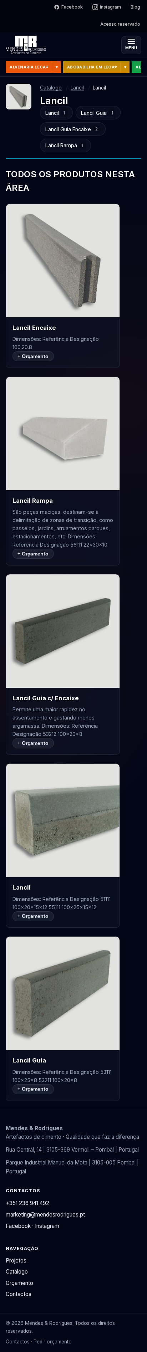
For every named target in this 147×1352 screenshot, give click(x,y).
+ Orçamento (33, 356)
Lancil (77, 87)
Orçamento (19, 1283)
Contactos (18, 1294)
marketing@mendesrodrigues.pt (45, 1214)
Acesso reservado (120, 24)
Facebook (72, 7)
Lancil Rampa (64, 145)
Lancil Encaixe (34, 327)
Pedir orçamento (53, 1342)
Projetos (16, 1260)
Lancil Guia (97, 113)
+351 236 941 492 (27, 1203)
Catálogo (51, 87)
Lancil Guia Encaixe (71, 129)
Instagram (110, 7)
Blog (135, 7)
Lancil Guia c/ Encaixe (45, 698)
